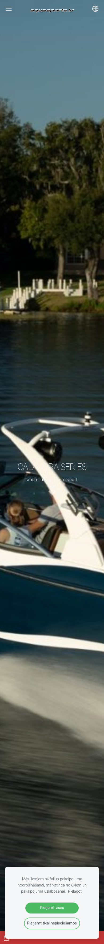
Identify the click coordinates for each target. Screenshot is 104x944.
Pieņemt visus (52, 907)
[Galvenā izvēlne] (8, 8)
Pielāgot (75, 891)
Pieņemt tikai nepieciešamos (52, 923)
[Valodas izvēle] (95, 8)
